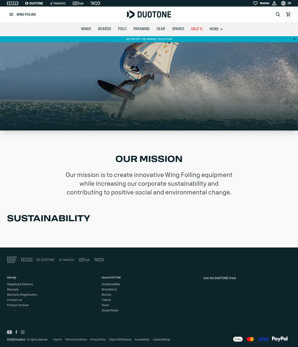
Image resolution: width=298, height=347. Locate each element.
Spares (178, 29)
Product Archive (18, 305)
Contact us (14, 300)
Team (105, 305)
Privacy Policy (98, 339)
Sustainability (111, 284)
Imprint (57, 339)
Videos (106, 300)
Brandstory (109, 289)
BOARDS (104, 29)
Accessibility (142, 339)
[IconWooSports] (95, 3)
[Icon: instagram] (22, 332)
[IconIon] (12, 3)
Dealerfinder (110, 310)
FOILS (122, 29)
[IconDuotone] (34, 3)
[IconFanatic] (58, 3)
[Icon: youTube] (9, 332)
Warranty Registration (22, 294)
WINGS (86, 29)
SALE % (197, 29)
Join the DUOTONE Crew (219, 278)
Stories (106, 294)
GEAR (161, 29)
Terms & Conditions (76, 339)
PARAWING (142, 29)
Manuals (13, 289)
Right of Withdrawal (120, 339)
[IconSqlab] (78, 3)
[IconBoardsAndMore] (12, 259)
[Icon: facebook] (16, 332)
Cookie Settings (161, 339)
